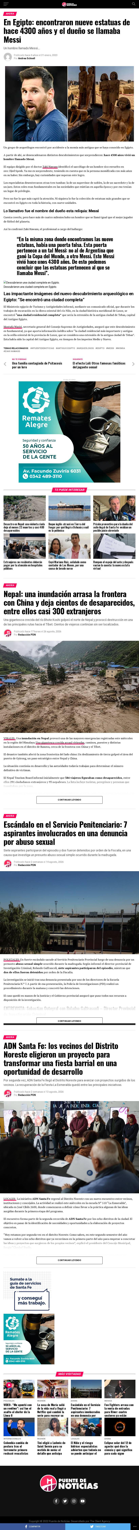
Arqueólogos (86, 348)
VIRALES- (10, 738)
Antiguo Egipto (66, 348)
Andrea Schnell (26, 58)
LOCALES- (10, 1199)
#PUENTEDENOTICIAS (43, 348)
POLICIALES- (12, 959)
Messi (110, 348)
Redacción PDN (27, 634)
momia (121, 348)
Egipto (100, 348)
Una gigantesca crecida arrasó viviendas (60, 742)
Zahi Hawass (50, 167)
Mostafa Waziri (13, 327)
